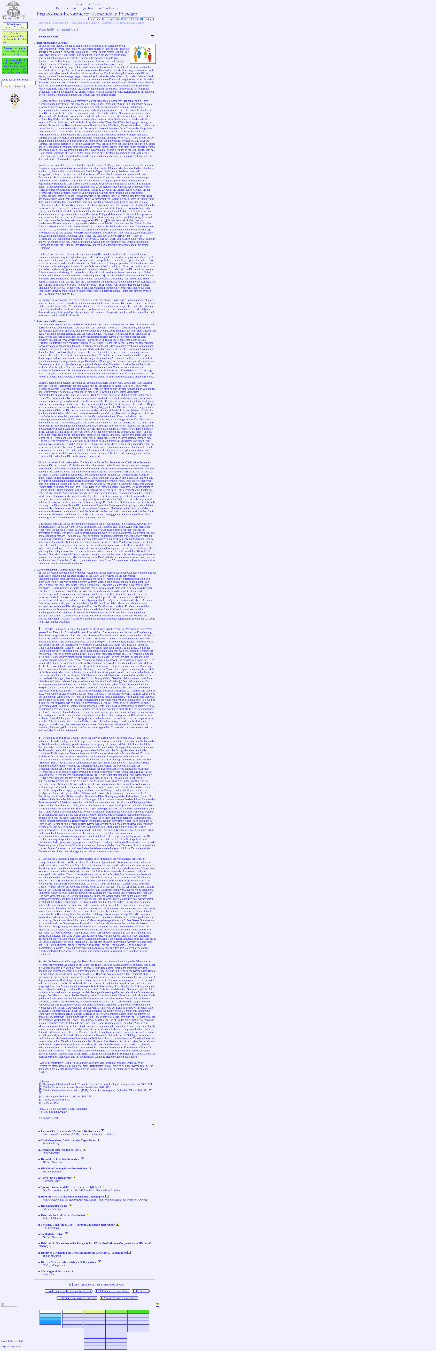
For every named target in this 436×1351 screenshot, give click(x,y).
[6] (141, 980)
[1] (105, 220)
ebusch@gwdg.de (57, 1111)
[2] (103, 275)
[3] (99, 284)
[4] (120, 681)
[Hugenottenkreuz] (15, 108)
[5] (50, 954)
